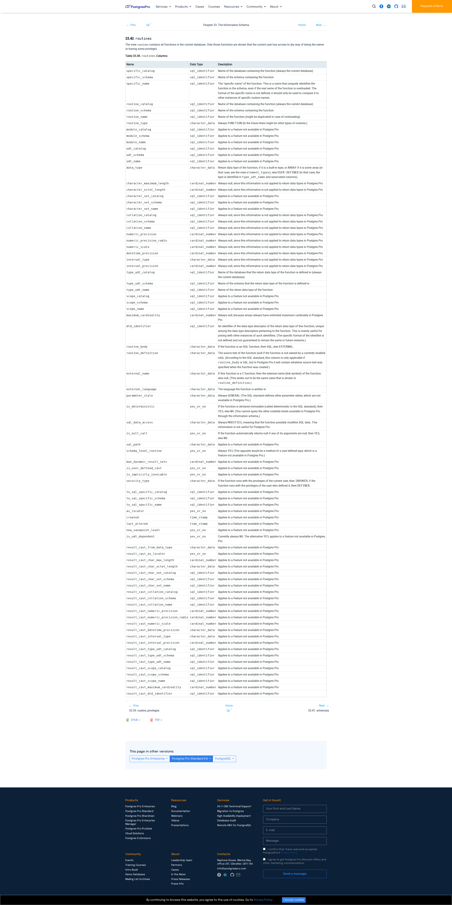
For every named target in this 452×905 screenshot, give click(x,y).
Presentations (180, 825)
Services (162, 6)
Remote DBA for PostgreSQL (234, 825)
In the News (178, 874)
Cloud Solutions (134, 833)
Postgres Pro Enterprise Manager (140, 822)
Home (302, 25)
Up (148, 25)
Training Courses (135, 865)
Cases (199, 6)
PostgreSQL (223, 758)
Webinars (177, 816)
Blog (174, 806)
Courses (214, 6)
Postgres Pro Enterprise (148, 758)
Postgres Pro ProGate (138, 828)
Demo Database (135, 874)
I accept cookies (294, 900)
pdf (157, 720)
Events (129, 860)
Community (255, 6)
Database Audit (226, 820)
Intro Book (131, 870)
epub (134, 720)
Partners (176, 865)
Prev (133, 25)
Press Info (177, 884)
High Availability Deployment (234, 816)
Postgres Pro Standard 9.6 (190, 758)
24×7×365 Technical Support (234, 806)
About (274, 6)
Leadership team (181, 860)
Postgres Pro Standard (139, 811)
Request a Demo (432, 6)
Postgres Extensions (138, 838)
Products (182, 6)
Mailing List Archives (137, 879)
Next (319, 25)
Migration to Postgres (230, 811)
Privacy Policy (289, 853)
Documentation (180, 811)
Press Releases (180, 879)
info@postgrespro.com (231, 868)
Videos (175, 820)
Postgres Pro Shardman (139, 816)
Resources (232, 6)
